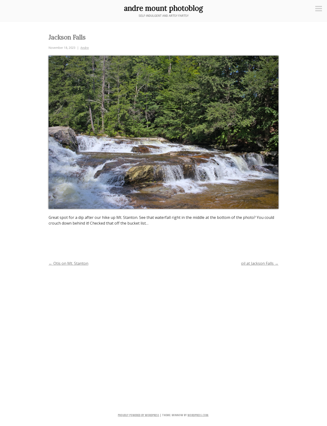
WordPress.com (197, 415)
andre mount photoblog (163, 8)
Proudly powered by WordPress (138, 415)
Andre (84, 48)
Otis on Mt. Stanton (68, 263)
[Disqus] (163, 332)
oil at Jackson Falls (259, 263)
